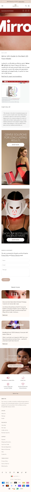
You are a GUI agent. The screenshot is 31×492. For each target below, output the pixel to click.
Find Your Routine (16, 366)
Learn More (21, 1)
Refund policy (5, 466)
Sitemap (3, 416)
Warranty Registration (6, 447)
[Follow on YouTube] (18, 472)
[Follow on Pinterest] (14, 472)
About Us (4, 413)
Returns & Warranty (6, 449)
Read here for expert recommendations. (12, 76)
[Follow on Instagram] (10, 472)
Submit (6, 279)
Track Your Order (5, 444)
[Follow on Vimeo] (25, 472)
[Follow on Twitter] (6, 472)
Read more (5, 315)
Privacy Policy (5, 255)
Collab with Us (5, 430)
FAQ (2, 452)
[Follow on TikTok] (22, 472)
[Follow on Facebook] (2, 472)
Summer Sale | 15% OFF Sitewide (7, 10)
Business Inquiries (5, 432)
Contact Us (4, 454)
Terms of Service (15, 255)
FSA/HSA (4, 425)
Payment (3, 439)
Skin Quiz (4, 427)
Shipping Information (6, 442)
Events (3, 418)
